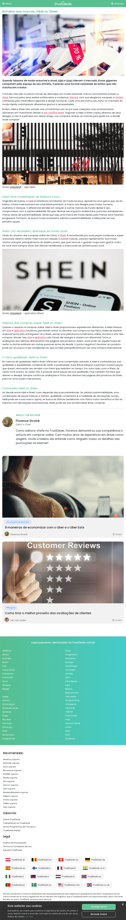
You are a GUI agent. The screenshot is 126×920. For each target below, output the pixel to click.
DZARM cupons (10, 774)
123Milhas (6, 650)
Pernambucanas (10, 708)
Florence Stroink (28, 421)
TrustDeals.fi (44, 868)
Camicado (7, 677)
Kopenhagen (71, 666)
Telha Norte (70, 696)
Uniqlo (119, 97)
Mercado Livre (71, 692)
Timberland (70, 704)
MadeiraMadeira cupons (15, 792)
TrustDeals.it (18, 876)
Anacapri (6, 658)
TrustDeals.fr (69, 868)
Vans (67, 719)
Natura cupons (10, 796)
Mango (74, 97)
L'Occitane (70, 670)
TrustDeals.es (18, 868)
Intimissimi (70, 658)
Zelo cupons (9, 807)
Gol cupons (8, 781)
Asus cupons (9, 766)
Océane (6, 700)
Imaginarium (71, 654)
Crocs (5, 681)
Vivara (68, 727)
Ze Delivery (70, 738)
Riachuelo (7, 723)
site (9, 330)
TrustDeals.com (72, 884)
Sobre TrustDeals (11, 819)
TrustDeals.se (44, 884)
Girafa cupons (10, 777)
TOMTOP (69, 712)
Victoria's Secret (72, 723)
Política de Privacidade (14, 842)
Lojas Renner (71, 681)
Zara (5, 97)
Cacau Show (8, 670)
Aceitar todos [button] (98, 906)
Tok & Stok (70, 708)
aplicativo (20, 330)
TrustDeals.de (98, 859)
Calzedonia (7, 673)
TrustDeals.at (18, 859)
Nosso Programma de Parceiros (19, 826)
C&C (4, 666)
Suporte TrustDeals (12, 850)
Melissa (68, 689)
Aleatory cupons (11, 759)
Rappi (5, 715)
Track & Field (71, 715)
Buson (5, 662)
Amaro (5, 654)
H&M (60, 80)
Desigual (6, 685)
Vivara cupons (10, 799)
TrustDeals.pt (18, 884)
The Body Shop (72, 700)
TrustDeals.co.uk (101, 884)
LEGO (67, 677)
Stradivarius (8, 734)
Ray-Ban (6, 719)
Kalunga (69, 662)
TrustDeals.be (44, 859)
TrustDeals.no (94, 876)
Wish (67, 731)
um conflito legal (54, 112)
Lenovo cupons (10, 785)
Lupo (67, 685)
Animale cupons (11, 763)
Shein (69, 80)
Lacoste (69, 673)
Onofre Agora (8, 704)
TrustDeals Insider (12, 830)
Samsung (7, 727)
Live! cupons (9, 788)
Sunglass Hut (8, 738)
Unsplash (15, 187)
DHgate (5, 689)
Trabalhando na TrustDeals (16, 823)
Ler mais (29, 916)
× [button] (122, 904)
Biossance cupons (12, 770)
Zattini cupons (10, 803)
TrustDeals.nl (68, 876)
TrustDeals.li (43, 876)
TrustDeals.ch (71, 859)
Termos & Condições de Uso (17, 846)
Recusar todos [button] (99, 914)
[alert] (63, 910)
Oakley (5, 696)
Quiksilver (6, 712)
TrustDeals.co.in (97, 868)
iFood (68, 650)
